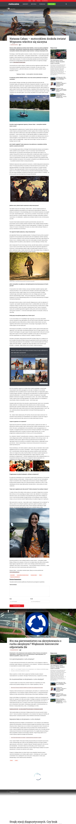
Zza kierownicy (45, 0)
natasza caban (34, 575)
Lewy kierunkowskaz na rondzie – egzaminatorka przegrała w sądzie (26, 737)
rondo (16, 760)
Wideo (34, 0)
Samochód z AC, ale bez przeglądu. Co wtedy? (21, 817)
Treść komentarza (13, 584)
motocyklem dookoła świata (22, 575)
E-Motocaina (51, 4)
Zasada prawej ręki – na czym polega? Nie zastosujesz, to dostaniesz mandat (26, 709)
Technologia (42, 4)
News (40, 575)
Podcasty (38, 0)
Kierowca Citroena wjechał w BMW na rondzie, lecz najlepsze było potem (27, 687)
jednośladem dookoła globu (19, 62)
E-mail (31, 598)
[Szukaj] (66, 4)
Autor (11, 598)
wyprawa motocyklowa (15, 576)
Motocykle (33, 4)
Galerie (29, 0)
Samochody (25, 4)
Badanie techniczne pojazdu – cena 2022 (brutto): (22, 819)
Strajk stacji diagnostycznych (18, 813)
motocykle (12, 575)
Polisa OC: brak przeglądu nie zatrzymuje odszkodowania (24, 815)
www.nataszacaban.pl (14, 572)
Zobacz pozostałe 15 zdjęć (43, 383)
